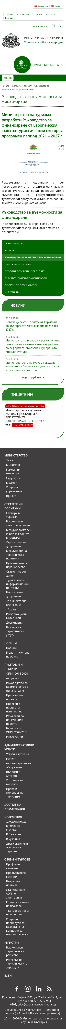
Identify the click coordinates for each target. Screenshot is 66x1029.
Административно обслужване (18, 765)
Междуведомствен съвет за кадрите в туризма (18, 533)
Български (42, 6)
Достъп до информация (14, 807)
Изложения (13, 817)
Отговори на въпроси (14, 782)
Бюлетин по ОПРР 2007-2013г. (21, 285)
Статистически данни (16, 573)
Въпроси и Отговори (13, 773)
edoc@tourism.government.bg (37, 1004)
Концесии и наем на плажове (17, 904)
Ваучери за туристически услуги (15, 631)
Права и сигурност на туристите (14, 792)
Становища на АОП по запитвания (16, 893)
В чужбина (13, 839)
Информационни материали (17, 616)
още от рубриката (33, 377)
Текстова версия (40, 26)
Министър (13, 465)
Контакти (50, 14)
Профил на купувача (13, 866)
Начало (5, 85)
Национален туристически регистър (15, 951)
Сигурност (52, 1010)
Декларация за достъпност (23, 1010)
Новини (10, 643)
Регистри (11, 943)
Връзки (11, 496)
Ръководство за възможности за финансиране (33, 257)
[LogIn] (60, 26)
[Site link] (23, 74)
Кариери (9, 18)
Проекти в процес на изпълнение (24, 271)
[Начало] (33, 49)
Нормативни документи (14, 594)
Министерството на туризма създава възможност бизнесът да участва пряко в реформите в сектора (32, 366)
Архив (12, 609)
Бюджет (11, 483)
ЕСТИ (8, 975)
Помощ (38, 14)
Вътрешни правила (13, 883)
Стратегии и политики (14, 506)
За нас (10, 460)
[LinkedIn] (38, 988)
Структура (13, 478)
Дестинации (14, 622)
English (57, 6)
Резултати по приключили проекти (26, 278)
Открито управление (14, 489)
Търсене (9, 14)
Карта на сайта (24, 14)
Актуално (10, 250)
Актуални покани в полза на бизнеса (17, 825)
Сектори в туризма (13, 515)
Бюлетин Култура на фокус (17, 654)
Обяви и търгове (17, 859)
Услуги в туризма (17, 754)
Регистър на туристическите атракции (16, 963)
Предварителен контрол (16, 874)
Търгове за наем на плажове (17, 912)
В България (13, 834)
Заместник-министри (13, 471)
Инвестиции (12, 292)
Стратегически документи (16, 544)
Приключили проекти (18, 264)
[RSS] (49, 988)
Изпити (11, 759)
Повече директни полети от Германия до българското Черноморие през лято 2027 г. (31, 325)
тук (17, 232)
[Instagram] (27, 988)
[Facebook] (16, 988)
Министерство (16, 455)
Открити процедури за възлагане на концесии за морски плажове (17, 926)
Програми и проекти (21, 85)
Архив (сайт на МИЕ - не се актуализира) (33, 1013)
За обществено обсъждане (16, 603)
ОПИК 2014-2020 (13, 243)
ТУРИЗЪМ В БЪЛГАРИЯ (48, 65)
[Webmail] (53, 26)
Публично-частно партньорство (17, 565)
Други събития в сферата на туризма (17, 847)
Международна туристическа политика (16, 554)
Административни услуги (17, 747)
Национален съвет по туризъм (18, 523)
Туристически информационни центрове (17, 584)
